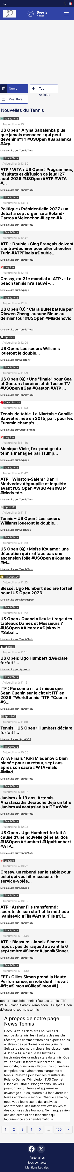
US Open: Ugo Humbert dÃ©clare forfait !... (34, 660)
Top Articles (44, 90)
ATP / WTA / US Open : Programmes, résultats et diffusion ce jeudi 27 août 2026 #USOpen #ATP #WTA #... (36, 176)
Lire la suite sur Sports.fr (15, 359)
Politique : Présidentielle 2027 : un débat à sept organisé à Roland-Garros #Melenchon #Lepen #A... (34, 213)
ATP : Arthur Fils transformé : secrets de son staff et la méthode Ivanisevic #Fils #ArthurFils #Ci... (34, 912)
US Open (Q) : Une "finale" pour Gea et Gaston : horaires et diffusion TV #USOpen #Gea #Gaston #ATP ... (36, 384)
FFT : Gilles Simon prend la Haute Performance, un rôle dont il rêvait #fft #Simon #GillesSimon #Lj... (34, 981)
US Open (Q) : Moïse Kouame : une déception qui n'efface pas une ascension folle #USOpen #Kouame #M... (35, 556)
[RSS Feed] (4, 3)
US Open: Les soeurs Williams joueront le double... (30, 351)
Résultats (15, 99)
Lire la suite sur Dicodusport (17, 599)
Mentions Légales (37, 1167)
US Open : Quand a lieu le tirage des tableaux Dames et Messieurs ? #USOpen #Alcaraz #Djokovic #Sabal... (36, 625)
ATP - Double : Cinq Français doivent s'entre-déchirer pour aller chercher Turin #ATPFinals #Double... (37, 248)
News (13, 88)
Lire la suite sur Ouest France (17, 429)
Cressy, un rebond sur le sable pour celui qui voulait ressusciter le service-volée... (35, 877)
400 (59, 1129)
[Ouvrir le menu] (66, 13)
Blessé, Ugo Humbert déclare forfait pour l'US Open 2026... (36, 590)
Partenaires (37, 1157)
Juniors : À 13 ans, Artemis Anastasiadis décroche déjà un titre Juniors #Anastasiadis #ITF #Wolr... (35, 802)
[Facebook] (32, 1149)
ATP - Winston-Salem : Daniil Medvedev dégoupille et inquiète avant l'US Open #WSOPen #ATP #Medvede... (33, 486)
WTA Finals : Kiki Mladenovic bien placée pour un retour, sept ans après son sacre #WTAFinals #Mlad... (34, 765)
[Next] (69, 1129)
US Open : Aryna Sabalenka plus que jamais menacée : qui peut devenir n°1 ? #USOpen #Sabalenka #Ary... (36, 137)
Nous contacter (37, 1162)
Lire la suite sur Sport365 (15, 529)
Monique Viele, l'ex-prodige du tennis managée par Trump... (30, 451)
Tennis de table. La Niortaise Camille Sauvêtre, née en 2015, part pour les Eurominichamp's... (36, 418)
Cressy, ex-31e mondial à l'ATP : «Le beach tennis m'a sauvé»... (36, 281)
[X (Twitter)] (41, 1149)
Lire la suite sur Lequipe (14, 290)
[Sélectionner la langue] (68, 3)
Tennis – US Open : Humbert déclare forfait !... (36, 730)
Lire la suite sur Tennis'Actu (16, 150)
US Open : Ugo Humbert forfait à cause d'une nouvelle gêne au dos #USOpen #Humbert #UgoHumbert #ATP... (35, 839)
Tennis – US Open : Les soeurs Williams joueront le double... (30, 521)
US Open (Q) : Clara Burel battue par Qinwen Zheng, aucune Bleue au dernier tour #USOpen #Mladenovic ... (36, 316)
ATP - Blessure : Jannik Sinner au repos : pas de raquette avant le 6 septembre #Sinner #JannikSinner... (36, 946)
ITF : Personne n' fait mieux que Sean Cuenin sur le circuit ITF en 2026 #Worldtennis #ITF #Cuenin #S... (33, 695)
